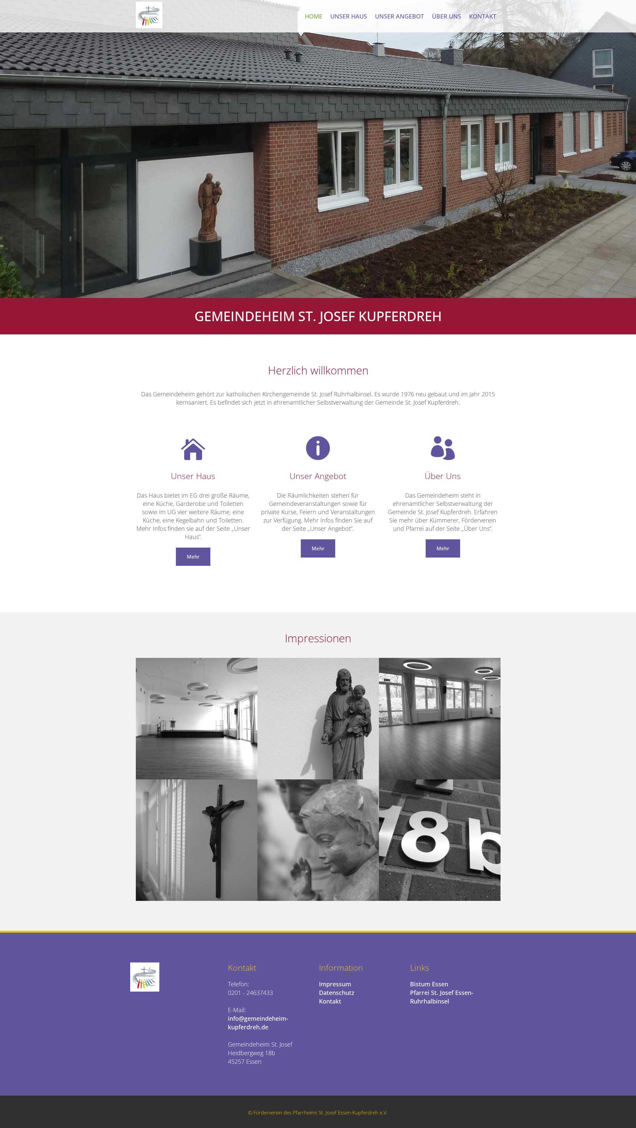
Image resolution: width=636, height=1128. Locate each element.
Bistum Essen (429, 984)
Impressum (335, 984)
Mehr (193, 556)
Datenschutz (336, 993)
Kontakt (330, 1001)
